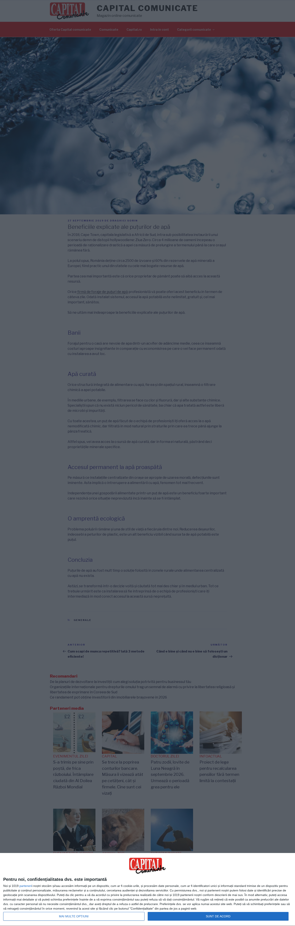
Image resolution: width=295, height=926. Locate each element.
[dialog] (147, 889)
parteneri (25, 885)
